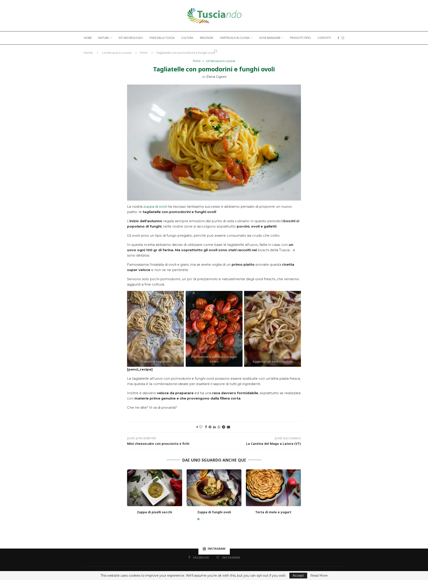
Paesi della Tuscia (162, 38)
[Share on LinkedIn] (214, 427)
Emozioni (206, 38)
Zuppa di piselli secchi (154, 512)
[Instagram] (343, 37)
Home (88, 38)
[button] (133, 494)
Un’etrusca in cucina (235, 38)
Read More (319, 575)
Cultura (187, 38)
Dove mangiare (269, 38)
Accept (298, 576)
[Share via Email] (228, 427)
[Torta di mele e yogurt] (273, 487)
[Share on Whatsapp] (219, 427)
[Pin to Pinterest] (210, 427)
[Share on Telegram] (223, 427)
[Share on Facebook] (206, 427)
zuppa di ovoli (155, 206)
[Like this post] (200, 427)
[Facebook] (338, 37)
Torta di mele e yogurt (273, 512)
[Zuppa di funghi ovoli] (214, 487)
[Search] (216, 50)
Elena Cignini (216, 77)
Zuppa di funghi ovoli (214, 512)
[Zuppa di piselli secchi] (154, 487)
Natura (103, 38)
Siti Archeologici (131, 38)
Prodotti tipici (300, 38)
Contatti (324, 38)
